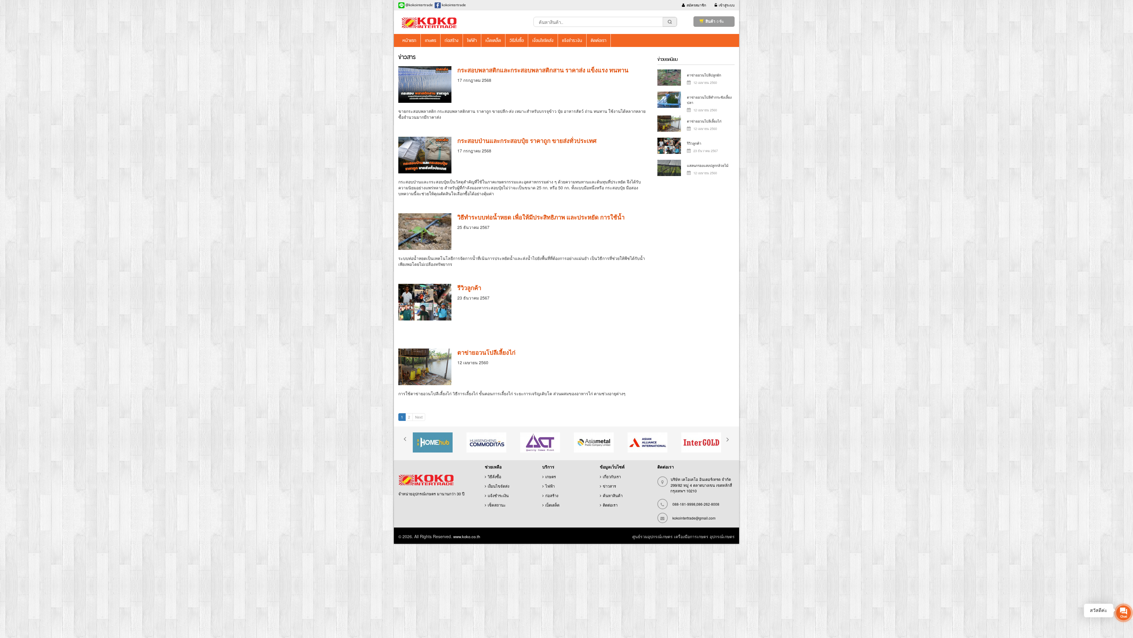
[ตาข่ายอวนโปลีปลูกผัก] (669, 77)
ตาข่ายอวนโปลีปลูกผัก (704, 74)
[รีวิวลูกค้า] (424, 302)
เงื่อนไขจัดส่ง (498, 486)
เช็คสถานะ (497, 505)
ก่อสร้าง (551, 495)
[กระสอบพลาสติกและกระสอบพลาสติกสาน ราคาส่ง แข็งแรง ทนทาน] (424, 84)
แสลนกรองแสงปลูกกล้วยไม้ (707, 165)
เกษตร (550, 476)
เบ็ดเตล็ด (552, 505)
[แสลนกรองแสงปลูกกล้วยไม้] (669, 167)
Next (419, 416)
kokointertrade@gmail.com (694, 517)
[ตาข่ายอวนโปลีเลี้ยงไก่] (424, 367)
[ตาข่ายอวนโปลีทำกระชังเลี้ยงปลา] (669, 99)
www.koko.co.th (466, 536)
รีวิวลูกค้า (469, 288)
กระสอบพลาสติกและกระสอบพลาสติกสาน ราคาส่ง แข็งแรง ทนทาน (542, 70)
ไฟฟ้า (550, 486)
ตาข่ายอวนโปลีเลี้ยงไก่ (486, 353)
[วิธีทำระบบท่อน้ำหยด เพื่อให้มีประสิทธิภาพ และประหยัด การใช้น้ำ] (424, 231)
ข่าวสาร (609, 486)
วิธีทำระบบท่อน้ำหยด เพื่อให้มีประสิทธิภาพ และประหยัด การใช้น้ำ (541, 217)
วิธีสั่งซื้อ (494, 476)
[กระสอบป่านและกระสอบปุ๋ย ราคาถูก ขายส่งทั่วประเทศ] (424, 155)
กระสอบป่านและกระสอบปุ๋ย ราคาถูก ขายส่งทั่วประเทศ (527, 141)
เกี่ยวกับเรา (612, 476)
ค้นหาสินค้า (613, 495)
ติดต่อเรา (610, 505)
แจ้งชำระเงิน (498, 495)
